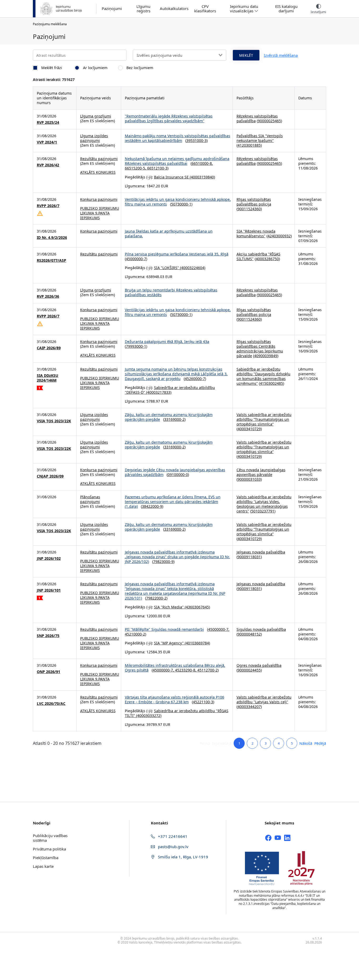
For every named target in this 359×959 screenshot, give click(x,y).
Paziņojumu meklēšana (50, 24)
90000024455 (249, 670)
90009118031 (249, 556)
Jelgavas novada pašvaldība (261, 552)
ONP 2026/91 (48, 671)
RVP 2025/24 (48, 122)
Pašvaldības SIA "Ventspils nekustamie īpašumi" (260, 138)
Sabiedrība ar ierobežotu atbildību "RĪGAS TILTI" (176, 713)
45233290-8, (186, 670)
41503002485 (271, 383)
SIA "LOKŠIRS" (166, 267)
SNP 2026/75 (48, 635)
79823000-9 (163, 561)
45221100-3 (203, 701)
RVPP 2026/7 (48, 205)
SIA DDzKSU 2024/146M (47, 378)
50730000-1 (181, 204)
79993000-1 (136, 346)
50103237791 (262, 511)
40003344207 (249, 706)
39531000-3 (196, 140)
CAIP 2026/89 (49, 348)
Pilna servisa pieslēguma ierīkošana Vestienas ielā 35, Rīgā (176, 254)
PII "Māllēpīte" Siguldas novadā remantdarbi (164, 629)
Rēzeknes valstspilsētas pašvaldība (257, 118)
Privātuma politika (49, 849)
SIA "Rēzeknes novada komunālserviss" (256, 233)
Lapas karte (43, 866)
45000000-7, (218, 629)
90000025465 (269, 120)
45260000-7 (195, 378)
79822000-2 (156, 598)
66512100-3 (157, 168)
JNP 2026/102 (49, 558)
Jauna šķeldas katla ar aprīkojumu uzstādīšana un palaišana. (169, 233)
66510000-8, (202, 163)
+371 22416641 (172, 836)
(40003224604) (192, 267)
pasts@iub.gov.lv (172, 846)
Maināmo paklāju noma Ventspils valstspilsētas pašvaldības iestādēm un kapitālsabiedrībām (177, 138)
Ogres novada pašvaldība (259, 665)
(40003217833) (158, 392)
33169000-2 (174, 419)
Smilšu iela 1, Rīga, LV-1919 (182, 856)
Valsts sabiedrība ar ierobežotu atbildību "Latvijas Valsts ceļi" (264, 699)
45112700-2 (207, 670)
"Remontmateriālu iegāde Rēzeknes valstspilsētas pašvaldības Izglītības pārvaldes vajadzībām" (169, 118)
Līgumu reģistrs (143, 8)
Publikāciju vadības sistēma (50, 838)
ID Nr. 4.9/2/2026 (52, 237)
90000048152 (249, 634)
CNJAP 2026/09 (50, 476)
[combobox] (179, 55)
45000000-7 (136, 258)
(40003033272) (148, 715)
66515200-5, (136, 168)
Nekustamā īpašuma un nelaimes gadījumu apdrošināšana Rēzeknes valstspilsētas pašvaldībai (177, 161)
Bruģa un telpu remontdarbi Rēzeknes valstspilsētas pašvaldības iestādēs (171, 292)
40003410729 (249, 428)
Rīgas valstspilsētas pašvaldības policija (254, 202)
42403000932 (279, 235)
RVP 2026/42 (48, 165)
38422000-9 (152, 506)
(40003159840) (202, 177)
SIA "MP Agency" (169, 642)
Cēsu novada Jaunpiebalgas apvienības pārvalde (261, 472)
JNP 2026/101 (49, 590)
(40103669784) (197, 642)
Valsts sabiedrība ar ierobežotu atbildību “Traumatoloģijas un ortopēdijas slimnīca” (264, 419)
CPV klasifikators (205, 8)
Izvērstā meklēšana (281, 55)
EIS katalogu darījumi (286, 8)
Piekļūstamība (45, 857)
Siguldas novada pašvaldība (261, 629)
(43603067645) (197, 606)
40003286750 (267, 258)
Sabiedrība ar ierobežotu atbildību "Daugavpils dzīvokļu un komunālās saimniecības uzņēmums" (263, 376)
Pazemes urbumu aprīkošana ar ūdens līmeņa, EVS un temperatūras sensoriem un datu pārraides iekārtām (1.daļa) (172, 501)
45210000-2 (135, 634)
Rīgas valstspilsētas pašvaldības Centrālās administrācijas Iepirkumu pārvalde (260, 348)
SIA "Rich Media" (169, 606)
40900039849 (265, 355)
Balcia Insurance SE (171, 177)
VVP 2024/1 (47, 142)
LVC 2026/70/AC (51, 703)
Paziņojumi (112, 8)
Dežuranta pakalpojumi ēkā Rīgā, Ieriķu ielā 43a (167, 341)
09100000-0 (178, 474)
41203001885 (249, 145)
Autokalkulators (174, 8)
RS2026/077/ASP (51, 260)
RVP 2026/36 (48, 296)
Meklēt (246, 55)
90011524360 (249, 208)
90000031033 (249, 479)
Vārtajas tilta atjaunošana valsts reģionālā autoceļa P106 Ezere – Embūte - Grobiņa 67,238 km (174, 699)
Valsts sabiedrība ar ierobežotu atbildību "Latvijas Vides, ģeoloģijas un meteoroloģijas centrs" (264, 504)
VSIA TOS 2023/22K (54, 421)
